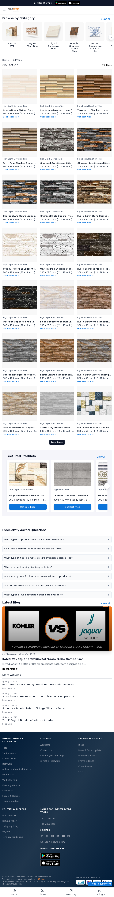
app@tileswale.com (55, 841)
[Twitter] (47, 835)
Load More (57, 442)
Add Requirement (101, 883)
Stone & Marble (10, 801)
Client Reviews (86, 766)
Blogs (81, 744)
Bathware (7, 763)
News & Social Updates (90, 750)
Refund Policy (9, 820)
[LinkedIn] (57, 835)
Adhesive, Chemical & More (16, 769)
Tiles (4, 747)
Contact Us (46, 750)
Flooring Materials (12, 785)
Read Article (10, 668)
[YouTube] (63, 835)
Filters (108, 65)
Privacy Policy (9, 815)
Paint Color (8, 774)
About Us (45, 744)
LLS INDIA (40, 879)
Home (5, 60)
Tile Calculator (48, 818)
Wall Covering (9, 779)
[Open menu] (4, 10)
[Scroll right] (111, 37)
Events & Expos (86, 760)
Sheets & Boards (11, 796)
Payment (6, 831)
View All (105, 19)
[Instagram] (68, 835)
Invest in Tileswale (50, 760)
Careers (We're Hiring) (52, 755)
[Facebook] (41, 835)
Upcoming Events (87, 755)
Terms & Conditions (12, 837)
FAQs (81, 771)
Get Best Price (28, 506)
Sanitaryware (9, 753)
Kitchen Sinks (9, 758)
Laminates (7, 790)
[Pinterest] (52, 835)
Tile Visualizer (47, 823)
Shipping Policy (10, 826)
